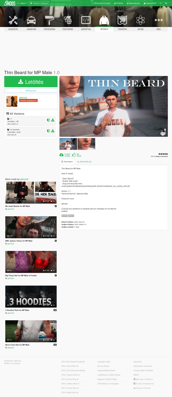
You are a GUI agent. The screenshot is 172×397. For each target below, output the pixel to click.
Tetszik (79, 156)
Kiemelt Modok (103, 366)
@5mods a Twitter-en (144, 379)
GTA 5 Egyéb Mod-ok (69, 392)
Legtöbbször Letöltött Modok (108, 375)
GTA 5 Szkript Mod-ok (70, 379)
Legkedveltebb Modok (106, 370)
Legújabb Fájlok (103, 361)
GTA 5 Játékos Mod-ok (70, 383)
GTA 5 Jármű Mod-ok (69, 366)
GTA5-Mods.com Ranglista (108, 383)
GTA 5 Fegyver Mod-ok (70, 375)
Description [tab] (68, 161)
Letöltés (33, 81)
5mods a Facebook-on (144, 383)
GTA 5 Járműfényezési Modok (73, 370)
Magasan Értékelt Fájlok (107, 379)
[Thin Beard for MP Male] (113, 106)
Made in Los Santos (12, 363)
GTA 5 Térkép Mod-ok (70, 388)
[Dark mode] (160, 3)
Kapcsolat (137, 361)
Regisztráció (151, 3)
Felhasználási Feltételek (143, 370)
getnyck (23, 97)
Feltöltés (119, 3)
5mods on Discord (142, 388)
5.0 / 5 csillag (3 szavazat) (159, 156)
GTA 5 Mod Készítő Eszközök (73, 361)
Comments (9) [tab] (85, 161)
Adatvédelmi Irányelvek (143, 366)
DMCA (136, 375)
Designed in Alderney (12, 360)
